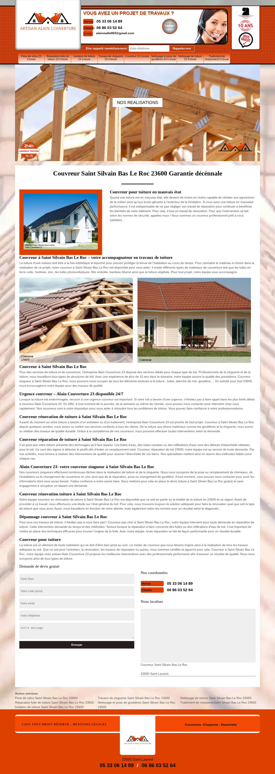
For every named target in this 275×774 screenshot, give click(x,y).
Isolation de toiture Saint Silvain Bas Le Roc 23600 (49, 707)
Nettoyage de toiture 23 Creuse (190, 58)
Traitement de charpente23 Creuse (217, 58)
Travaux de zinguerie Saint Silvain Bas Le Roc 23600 (134, 698)
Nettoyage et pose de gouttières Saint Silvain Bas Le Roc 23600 (136, 705)
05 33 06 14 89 (109, 21)
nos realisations (137, 102)
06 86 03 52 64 (109, 28)
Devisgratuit (169, 26)
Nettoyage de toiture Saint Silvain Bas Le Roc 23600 (215, 698)
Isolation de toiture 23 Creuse (84, 58)
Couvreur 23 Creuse (137, 56)
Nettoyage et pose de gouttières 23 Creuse (163, 58)
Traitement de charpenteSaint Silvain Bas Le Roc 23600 (218, 702)
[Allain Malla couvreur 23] (137, 735)
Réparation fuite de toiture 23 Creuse (58, 58)
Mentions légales (90, 724)
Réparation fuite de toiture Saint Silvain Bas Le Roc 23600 (54, 702)
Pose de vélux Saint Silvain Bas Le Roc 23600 (46, 698)
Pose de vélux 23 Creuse (31, 58)
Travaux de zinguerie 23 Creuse (110, 58)
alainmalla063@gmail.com (115, 33)
